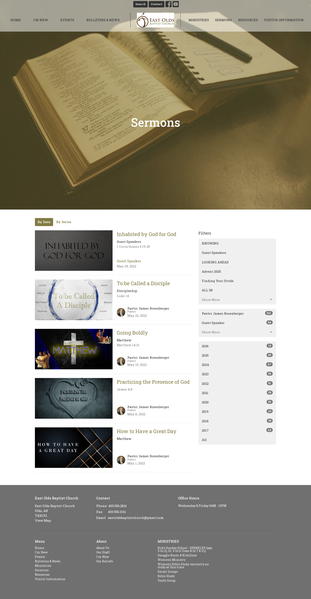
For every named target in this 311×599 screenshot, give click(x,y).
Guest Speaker (236, 322)
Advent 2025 (211, 271)
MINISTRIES (168, 541)
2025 (236, 355)
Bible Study (166, 576)
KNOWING (210, 243)
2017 (236, 430)
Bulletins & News (103, 20)
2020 (236, 402)
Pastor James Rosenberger (236, 313)
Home (15, 20)
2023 (236, 374)
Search (140, 4)
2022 (236, 383)
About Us (102, 548)
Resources (248, 20)
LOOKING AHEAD (215, 262)
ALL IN (207, 290)
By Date (44, 222)
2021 (236, 393)
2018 (236, 421)
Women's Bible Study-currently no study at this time (183, 565)
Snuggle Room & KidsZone (177, 555)
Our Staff (103, 552)
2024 (236, 364)
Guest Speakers (214, 252)
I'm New (40, 20)
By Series (63, 222)
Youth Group (167, 580)
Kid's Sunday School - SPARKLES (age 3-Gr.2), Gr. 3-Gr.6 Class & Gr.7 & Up (185, 549)
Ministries (199, 20)
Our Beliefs (104, 561)
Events (67, 20)
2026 (236, 346)
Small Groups (168, 572)
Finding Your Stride (218, 281)
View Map (43, 520)
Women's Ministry (172, 560)
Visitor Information (284, 20)
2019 (236, 411)
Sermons (223, 20)
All (204, 440)
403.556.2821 (117, 506)
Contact (156, 4)
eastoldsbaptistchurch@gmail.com (136, 518)
